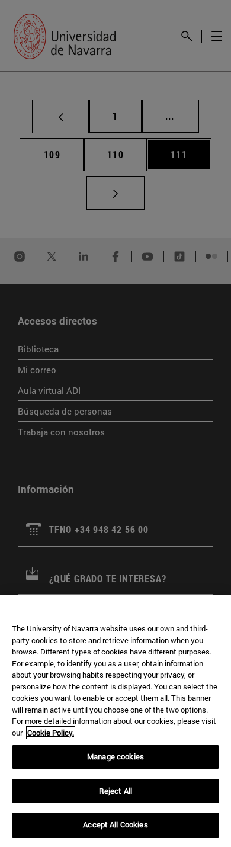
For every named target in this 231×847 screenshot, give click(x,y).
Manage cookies (115, 756)
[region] (115, 721)
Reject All (115, 790)
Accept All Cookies (115, 824)
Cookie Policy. (50, 732)
